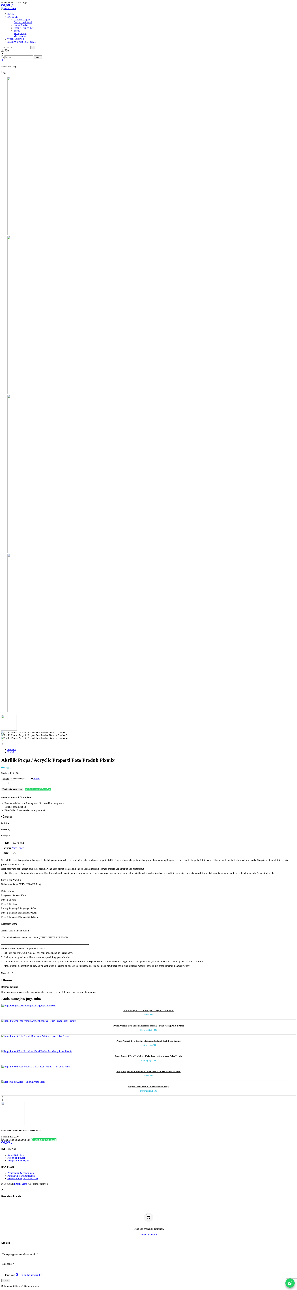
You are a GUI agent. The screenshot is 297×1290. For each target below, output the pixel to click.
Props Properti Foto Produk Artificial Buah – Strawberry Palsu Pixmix (148, 1056)
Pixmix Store (20, 1183)
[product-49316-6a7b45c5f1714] (86, 552)
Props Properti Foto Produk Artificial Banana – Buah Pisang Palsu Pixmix (148, 1026)
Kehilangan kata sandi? (30, 1275)
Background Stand (23, 22)
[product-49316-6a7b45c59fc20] (86, 393)
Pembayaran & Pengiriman (20, 1173)
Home (10, 14)
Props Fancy (17, 848)
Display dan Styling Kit (21, 42)
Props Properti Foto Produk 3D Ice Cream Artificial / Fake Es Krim (148, 1071)
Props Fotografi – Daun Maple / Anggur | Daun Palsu (148, 1010)
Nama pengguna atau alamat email (20, 1254)
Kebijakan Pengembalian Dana (22, 1178)
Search (38, 57)
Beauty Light (20, 33)
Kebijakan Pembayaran (18, 1160)
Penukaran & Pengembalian (21, 1175)
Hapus (36, 778)
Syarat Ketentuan (15, 1155)
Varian (5, 778)
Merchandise (20, 36)
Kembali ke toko (148, 1234)
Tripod (17, 30)
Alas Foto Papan (22, 19)
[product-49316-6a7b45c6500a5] (86, 711)
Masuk (6, 1280)
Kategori (12, 17)
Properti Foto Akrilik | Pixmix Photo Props (148, 1087)
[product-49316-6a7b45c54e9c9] (86, 234)
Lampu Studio (21, 25)
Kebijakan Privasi (16, 1157)
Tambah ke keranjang (12, 789)
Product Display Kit (23, 28)
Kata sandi (8, 1263)
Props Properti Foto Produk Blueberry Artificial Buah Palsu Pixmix (148, 1041)
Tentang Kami (15, 39)
